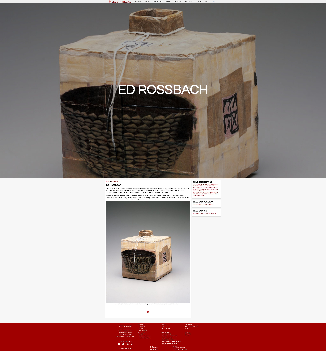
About (207, 1)
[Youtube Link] (118, 344)
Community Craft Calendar (171, 342)
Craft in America (179, 347)
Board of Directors (180, 349)
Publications (166, 334)
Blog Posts (154, 347)
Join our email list (125, 348)
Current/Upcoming (191, 326)
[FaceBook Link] (123, 344)
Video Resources (144, 336)
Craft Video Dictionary (169, 344)
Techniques (142, 330)
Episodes (141, 326)
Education (177, 1)
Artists (147, 1)
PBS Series (138, 1)
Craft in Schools (144, 338)
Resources (188, 1)
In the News (154, 349)
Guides (140, 334)
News (151, 346)
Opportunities (166, 338)
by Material (165, 328)
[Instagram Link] (127, 344)
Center (167, 1)
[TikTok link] (132, 344)
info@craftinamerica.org (125, 336)
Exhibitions (157, 1)
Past (186, 328)
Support (198, 1)
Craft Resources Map (169, 340)
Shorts (141, 328)
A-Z (162, 326)
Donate (187, 334)
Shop (187, 336)
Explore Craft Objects (169, 336)
